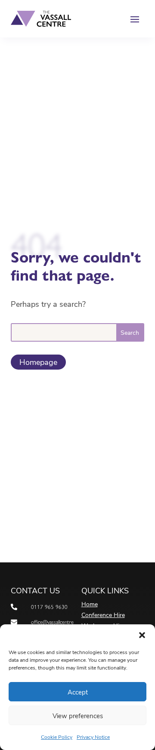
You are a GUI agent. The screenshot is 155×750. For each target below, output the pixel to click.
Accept (78, 692)
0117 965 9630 (49, 607)
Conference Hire (103, 615)
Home (89, 604)
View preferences (78, 715)
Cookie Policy (56, 736)
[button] (142, 635)
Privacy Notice (93, 736)
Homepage (38, 362)
